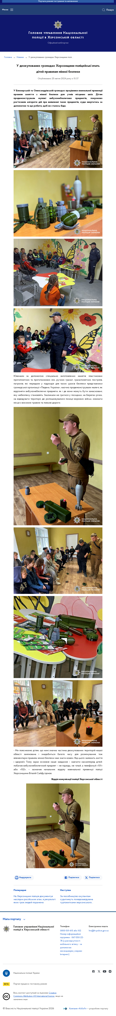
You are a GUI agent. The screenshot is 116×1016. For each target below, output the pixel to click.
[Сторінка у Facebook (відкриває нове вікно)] (93, 971)
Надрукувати (25, 878)
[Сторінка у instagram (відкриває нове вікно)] (110, 971)
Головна (8, 57)
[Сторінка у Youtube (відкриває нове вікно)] (104, 971)
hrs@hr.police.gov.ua (99, 931)
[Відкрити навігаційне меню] (11, 9)
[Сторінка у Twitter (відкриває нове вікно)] (99, 971)
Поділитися (73, 878)
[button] (14, 919)
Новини (20, 57)
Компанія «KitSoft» (78, 1009)
